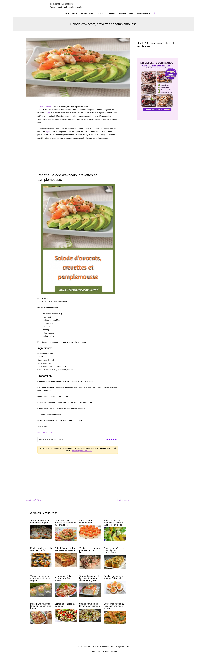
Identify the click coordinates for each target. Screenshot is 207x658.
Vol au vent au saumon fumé (86, 521)
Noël (48, 113)
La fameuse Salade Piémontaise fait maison (64, 578)
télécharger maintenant (82, 451)
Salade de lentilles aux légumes (65, 605)
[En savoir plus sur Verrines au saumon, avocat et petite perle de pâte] (41, 590)
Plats (131, 13)
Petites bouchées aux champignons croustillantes (114, 550)
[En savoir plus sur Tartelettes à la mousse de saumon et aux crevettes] (65, 534)
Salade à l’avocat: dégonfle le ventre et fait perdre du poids (113, 522)
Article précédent (33, 500)
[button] (154, 13)
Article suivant (123, 500)
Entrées (101, 13)
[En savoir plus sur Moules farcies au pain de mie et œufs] (41, 560)
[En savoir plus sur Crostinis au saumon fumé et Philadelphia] (114, 587)
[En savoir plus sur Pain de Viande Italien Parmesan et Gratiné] (65, 560)
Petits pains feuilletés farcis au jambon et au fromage (41, 606)
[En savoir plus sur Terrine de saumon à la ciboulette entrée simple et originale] (90, 590)
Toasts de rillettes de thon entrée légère (40, 521)
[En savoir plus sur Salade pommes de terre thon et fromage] (90, 615)
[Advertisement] (78, 157)
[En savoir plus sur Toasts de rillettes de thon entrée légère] (41, 532)
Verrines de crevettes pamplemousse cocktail (89, 550)
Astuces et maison (88, 13)
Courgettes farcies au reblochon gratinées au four (114, 606)
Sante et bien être (143, 13)
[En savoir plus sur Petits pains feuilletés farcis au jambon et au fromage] (41, 617)
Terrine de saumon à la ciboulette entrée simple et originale (89, 578)
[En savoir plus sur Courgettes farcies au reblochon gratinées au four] (114, 617)
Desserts (111, 13)
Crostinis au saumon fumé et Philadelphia (113, 577)
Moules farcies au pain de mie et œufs (41, 549)
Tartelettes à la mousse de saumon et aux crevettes (65, 522)
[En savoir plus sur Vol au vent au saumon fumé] (90, 532)
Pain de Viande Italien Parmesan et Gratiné (65, 549)
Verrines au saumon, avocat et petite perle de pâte (40, 578)
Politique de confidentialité (103, 647)
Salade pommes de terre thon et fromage (89, 605)
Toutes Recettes (62, 4)
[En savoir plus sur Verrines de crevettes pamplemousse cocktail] (90, 562)
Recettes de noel (71, 13)
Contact (87, 647)
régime (48, 132)
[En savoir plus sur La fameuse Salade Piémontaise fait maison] (65, 590)
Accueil (79, 647)
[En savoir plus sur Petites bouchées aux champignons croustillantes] (114, 562)
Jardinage (122, 13)
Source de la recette (45, 432)
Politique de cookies (122, 647)
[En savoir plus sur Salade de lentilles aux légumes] (65, 615)
